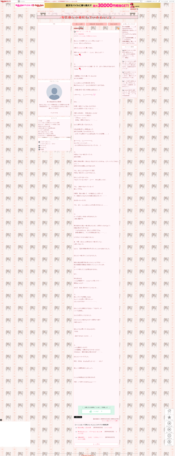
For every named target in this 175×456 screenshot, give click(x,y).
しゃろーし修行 (42, 130)
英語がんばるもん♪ (43, 126)
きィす (126, 81)
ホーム (39, 11)
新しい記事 (169, 432)
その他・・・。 (42, 121)
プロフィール (50, 11)
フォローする (169, 420)
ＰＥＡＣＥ (43, 145)
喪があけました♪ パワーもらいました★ (90, 431)
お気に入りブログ (129, 24)
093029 (133, 9)
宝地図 (42, 149)
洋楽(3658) (81, 34)
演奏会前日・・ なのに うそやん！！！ (90, 437)
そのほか (22, 1)
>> (151, 1)
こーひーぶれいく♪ (45, 142)
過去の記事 (169, 426)
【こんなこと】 (81, 48)
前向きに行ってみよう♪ (44, 133)
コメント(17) (108, 427)
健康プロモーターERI (130, 50)
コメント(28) (81, 439)
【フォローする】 (124, 11)
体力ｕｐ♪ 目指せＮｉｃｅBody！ (48, 124)
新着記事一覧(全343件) (96, 24)
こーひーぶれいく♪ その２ (47, 143)
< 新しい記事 (79, 24)
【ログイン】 (134, 11)
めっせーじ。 (43, 147)
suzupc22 (126, 90)
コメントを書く (114, 421)
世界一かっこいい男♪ (82, 31)
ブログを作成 (164, 1)
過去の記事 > (114, 24)
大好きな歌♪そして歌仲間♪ (45, 128)
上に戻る (169, 444)
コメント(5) (105, 421)
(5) (89, 31)
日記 (43, 11)
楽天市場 (171, 1)
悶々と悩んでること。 (44, 132)
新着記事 (169, 438)
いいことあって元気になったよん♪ (47, 122)
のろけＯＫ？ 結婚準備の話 (46, 135)
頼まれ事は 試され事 (84, 427)
